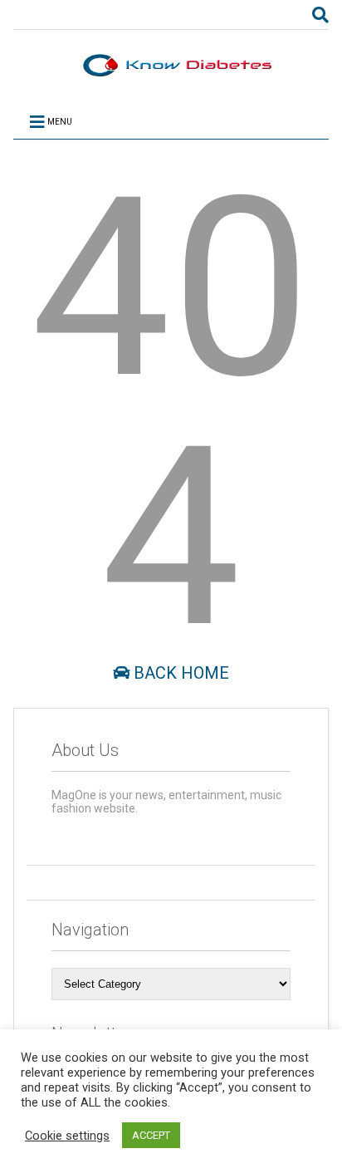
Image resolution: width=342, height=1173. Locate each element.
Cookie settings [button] (67, 1135)
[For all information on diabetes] (171, 76)
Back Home (179, 673)
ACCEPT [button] (151, 1135)
